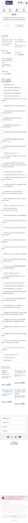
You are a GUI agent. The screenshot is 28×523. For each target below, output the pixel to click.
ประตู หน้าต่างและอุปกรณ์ (10, 354)
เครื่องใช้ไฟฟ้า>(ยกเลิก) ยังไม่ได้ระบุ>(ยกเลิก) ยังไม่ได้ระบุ (13, 147)
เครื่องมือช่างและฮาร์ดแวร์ (10, 153)
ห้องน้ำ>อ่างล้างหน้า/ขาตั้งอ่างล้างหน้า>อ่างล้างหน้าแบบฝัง (9, 209)
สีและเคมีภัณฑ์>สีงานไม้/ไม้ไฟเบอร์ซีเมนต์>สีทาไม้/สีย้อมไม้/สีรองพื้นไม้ (13, 292)
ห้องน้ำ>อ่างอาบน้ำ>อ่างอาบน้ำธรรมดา (13, 205)
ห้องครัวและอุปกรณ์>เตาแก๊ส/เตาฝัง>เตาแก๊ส (15, 227)
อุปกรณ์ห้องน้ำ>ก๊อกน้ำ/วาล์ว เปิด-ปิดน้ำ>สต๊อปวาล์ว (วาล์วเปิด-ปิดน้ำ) (13, 185)
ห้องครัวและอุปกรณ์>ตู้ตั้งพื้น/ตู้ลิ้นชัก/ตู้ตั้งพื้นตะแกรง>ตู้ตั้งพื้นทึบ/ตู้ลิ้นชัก (13, 267)
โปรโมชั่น (4, 11)
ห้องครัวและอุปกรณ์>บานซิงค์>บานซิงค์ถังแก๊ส (15, 254)
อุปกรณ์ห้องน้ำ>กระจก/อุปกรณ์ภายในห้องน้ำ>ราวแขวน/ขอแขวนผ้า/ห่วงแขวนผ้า (11, 192)
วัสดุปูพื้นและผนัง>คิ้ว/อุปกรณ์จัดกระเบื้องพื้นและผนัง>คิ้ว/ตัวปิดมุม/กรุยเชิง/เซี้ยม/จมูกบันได (13, 320)
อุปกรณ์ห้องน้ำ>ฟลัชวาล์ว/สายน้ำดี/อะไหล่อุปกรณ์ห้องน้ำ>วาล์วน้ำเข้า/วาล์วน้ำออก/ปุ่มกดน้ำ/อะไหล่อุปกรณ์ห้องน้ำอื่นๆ (13, 164)
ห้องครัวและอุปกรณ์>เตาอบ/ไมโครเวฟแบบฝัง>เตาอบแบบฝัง (13, 233)
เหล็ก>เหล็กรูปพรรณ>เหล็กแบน (11, 96)
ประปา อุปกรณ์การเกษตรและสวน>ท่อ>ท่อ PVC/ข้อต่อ (13, 348)
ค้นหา (25, 6)
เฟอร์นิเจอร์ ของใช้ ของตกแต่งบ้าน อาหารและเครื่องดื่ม (13, 99)
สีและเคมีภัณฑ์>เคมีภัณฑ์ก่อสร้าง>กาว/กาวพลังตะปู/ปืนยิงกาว (13, 276)
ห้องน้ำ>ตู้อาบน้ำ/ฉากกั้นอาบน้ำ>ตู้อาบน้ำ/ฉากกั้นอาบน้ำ (13, 221)
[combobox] (12, 6)
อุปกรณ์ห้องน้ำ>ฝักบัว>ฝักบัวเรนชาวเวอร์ (14, 174)
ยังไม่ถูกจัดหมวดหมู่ (8, 84)
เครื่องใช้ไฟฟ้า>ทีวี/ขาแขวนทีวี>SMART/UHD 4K (13, 133)
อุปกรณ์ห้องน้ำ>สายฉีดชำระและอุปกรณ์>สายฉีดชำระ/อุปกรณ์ (13, 156)
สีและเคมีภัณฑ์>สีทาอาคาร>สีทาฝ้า (12, 288)
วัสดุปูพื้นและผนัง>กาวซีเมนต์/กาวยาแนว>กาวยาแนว (13, 327)
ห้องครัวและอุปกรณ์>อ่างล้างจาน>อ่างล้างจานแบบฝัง (14, 247)
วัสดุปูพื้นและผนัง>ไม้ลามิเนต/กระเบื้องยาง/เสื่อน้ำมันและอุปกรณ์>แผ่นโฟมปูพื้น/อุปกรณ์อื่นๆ (13, 313)
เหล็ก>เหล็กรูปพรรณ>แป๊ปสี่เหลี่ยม (12, 93)
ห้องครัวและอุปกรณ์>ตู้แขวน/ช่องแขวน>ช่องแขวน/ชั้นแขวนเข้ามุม (13, 260)
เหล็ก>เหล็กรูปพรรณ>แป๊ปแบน (11, 90)
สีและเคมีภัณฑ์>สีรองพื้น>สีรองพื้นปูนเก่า (14, 286)
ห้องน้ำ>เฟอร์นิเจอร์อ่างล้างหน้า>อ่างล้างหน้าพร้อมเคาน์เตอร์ (13, 199)
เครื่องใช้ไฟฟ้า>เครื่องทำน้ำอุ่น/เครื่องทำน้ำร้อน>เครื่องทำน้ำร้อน (13, 111)
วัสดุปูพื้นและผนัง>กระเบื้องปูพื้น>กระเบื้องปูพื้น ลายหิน (13, 334)
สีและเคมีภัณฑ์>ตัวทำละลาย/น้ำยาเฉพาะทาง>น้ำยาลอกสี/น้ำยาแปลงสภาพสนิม (12, 306)
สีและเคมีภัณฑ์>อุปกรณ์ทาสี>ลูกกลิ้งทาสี (14, 283)
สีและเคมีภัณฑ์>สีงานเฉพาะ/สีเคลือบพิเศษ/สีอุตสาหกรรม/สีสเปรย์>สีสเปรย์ (13, 299)
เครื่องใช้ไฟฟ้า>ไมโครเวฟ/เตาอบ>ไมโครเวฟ (15, 105)
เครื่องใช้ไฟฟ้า (7, 360)
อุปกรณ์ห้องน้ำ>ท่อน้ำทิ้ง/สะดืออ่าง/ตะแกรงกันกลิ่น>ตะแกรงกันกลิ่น (13, 178)
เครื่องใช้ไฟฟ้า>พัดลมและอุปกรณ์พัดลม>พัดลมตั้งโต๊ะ (10, 126)
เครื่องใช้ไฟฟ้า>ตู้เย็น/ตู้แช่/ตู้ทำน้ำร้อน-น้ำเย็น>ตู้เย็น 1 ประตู (12, 140)
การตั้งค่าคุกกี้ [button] (14, 520)
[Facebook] (19, 2)
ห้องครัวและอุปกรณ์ (9, 357)
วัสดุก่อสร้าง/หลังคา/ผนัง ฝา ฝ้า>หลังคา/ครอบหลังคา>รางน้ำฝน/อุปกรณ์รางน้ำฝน (13, 341)
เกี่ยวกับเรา (24, 11)
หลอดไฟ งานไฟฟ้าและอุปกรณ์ (11, 273)
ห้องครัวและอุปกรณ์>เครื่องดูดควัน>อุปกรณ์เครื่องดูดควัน (13, 240)
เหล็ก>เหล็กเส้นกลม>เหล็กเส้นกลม (12, 87)
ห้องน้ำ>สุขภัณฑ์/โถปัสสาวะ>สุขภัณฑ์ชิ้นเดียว (15, 215)
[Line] (21, 2)
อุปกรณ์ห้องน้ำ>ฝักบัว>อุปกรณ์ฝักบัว (13, 171)
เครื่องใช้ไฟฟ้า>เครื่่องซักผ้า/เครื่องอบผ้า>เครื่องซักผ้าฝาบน (11, 119)
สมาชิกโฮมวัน (16, 11)
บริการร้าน (10, 11)
